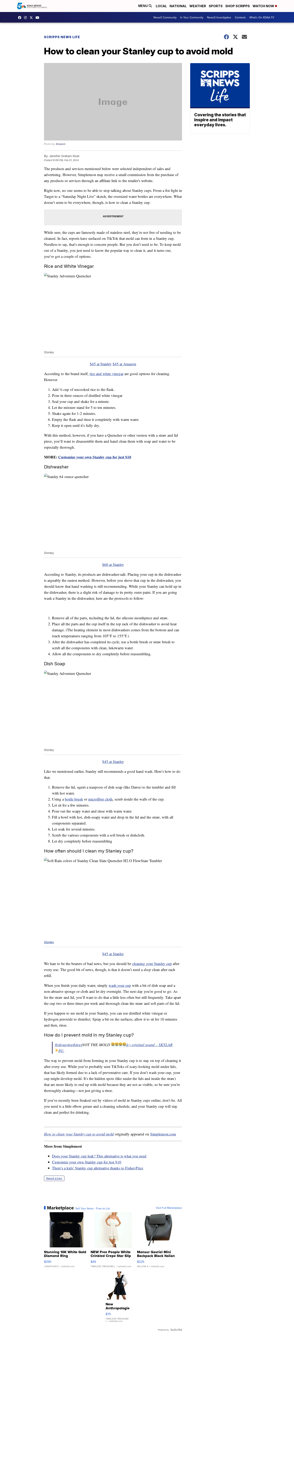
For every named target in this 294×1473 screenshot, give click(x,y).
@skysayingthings (68, 1044)
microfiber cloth (100, 799)
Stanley (49, 942)
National (178, 6)
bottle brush (74, 799)
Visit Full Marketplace (169, 1207)
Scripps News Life (62, 37)
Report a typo (54, 1178)
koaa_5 (26, 17)
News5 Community (165, 17)
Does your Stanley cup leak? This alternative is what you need (99, 1155)
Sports (216, 6)
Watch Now (264, 6)
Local (161, 6)
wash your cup (120, 985)
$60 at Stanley (113, 564)
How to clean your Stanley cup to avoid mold (79, 1133)
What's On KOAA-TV (261, 17)
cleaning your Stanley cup (152, 963)
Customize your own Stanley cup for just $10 (94, 457)
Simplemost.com (163, 1133)
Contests (240, 17)
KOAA (20, 17)
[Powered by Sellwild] (176, 1329)
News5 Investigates (219, 17)
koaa (32, 17)
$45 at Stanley (101, 363)
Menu (143, 6)
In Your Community (191, 17)
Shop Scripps (237, 6)
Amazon (60, 143)
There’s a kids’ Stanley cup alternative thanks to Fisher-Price (97, 1167)
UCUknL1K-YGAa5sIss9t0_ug (38, 17)
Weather (197, 6)
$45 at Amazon (124, 363)
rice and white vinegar (106, 373)
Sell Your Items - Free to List (92, 1208)
